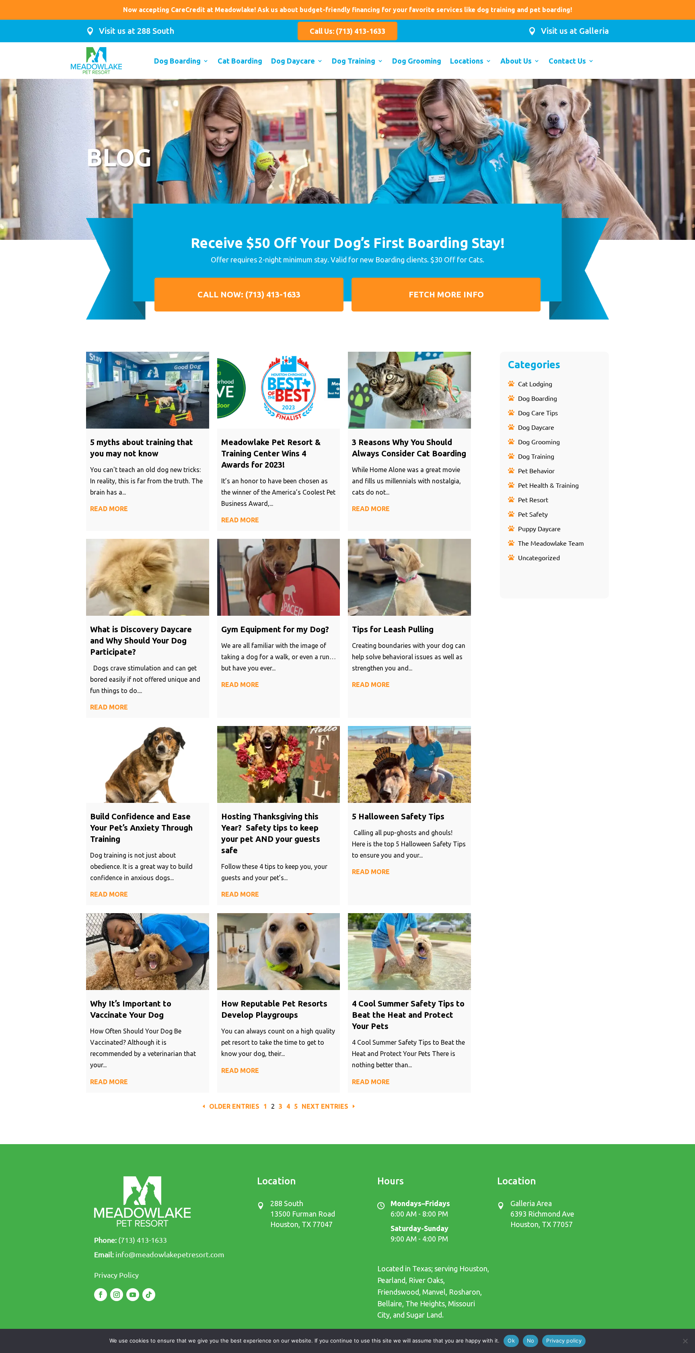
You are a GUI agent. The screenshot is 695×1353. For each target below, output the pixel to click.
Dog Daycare (293, 61)
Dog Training (353, 61)
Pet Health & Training (548, 485)
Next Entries (325, 1106)
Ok (511, 1340)
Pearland (391, 1280)
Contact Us (567, 61)
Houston (473, 1268)
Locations (466, 61)
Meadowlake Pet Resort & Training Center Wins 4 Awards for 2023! (271, 453)
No (531, 1340)
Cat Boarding (240, 61)
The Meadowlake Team (551, 543)
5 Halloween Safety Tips (398, 816)
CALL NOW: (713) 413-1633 (248, 294)
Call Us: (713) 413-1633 (347, 31)
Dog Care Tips (538, 412)
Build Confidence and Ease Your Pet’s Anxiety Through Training (141, 828)
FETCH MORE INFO (446, 294)
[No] (685, 1341)
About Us (516, 61)
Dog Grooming (416, 61)
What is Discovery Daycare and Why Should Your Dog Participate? (141, 640)
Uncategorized (539, 557)
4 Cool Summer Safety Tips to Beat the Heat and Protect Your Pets (408, 1015)
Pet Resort (533, 499)
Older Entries (234, 1106)
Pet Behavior (536, 470)
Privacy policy (564, 1340)
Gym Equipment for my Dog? (276, 629)
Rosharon (464, 1292)
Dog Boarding (177, 61)
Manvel (434, 1292)
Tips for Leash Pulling (393, 629)
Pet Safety (533, 514)
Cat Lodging (535, 384)
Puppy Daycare (539, 528)
